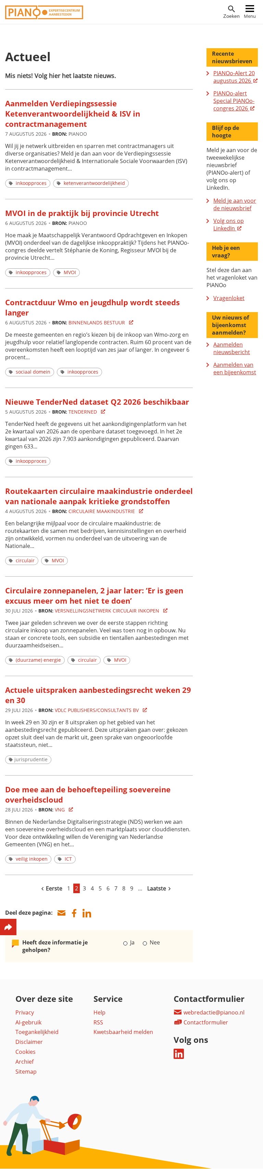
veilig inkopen (32, 859)
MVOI (70, 272)
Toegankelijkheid (37, 1032)
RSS (98, 1022)
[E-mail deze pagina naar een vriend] (61, 913)
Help (99, 1012)
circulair (25, 560)
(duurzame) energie (38, 660)
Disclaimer (29, 1042)
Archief (24, 1061)
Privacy (24, 1012)
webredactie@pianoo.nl (213, 1012)
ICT (68, 859)
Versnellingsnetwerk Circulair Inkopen (108, 610)
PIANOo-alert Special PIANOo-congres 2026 (233, 101)
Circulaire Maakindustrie (102, 511)
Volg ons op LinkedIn (228, 224)
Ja (132, 942)
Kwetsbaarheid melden (123, 1032)
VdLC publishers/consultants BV (97, 710)
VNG (60, 809)
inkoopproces (31, 183)
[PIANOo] (44, 17)
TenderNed (83, 411)
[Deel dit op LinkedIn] (87, 913)
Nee (154, 942)
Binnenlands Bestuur (97, 322)
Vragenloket (229, 298)
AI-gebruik (28, 1022)
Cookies (25, 1052)
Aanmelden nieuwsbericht (231, 348)
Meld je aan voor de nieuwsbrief (234, 204)
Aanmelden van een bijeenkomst (234, 368)
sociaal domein (33, 371)
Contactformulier (205, 1022)
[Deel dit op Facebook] (74, 913)
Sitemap (26, 1071)
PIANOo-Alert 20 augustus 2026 (234, 76)
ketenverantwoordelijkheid (94, 183)
